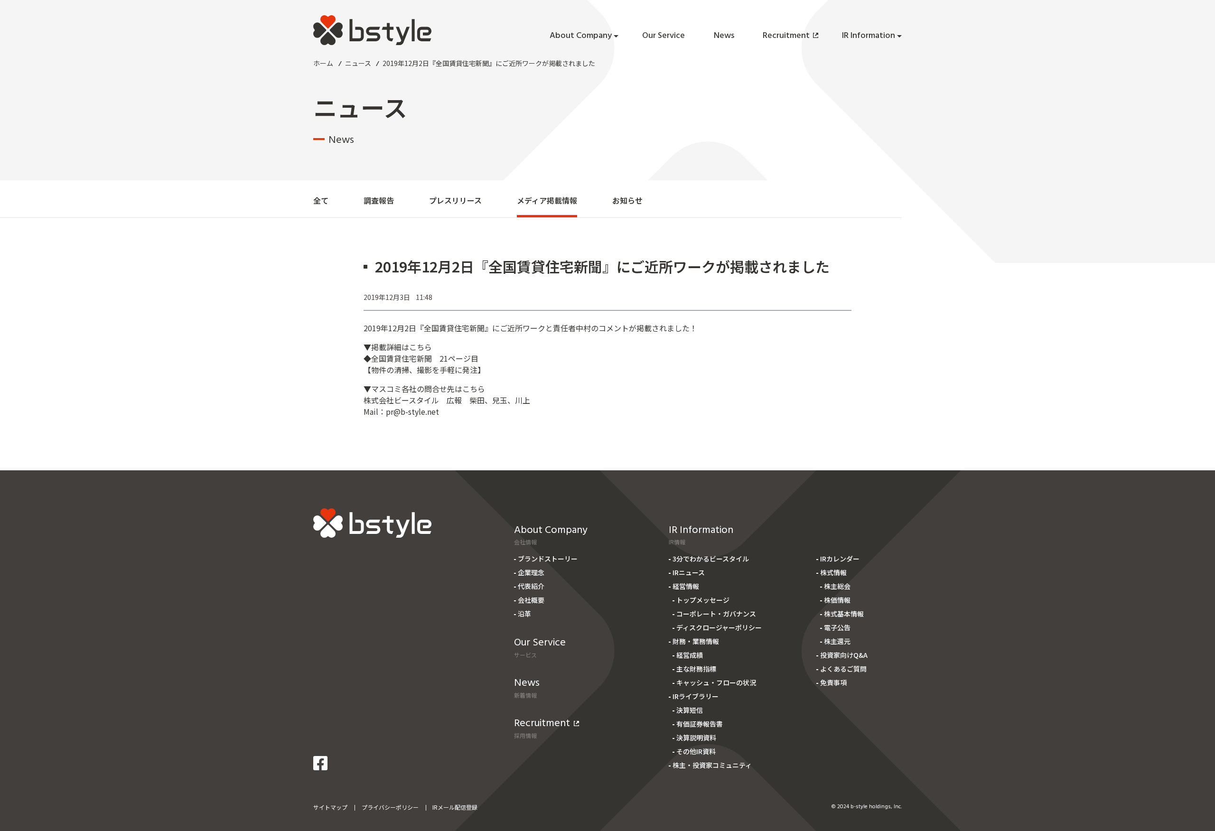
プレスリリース (455, 200)
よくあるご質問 (843, 668)
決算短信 (689, 710)
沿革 (524, 613)
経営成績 (689, 655)
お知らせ (627, 200)
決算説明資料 (696, 737)
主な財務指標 (696, 668)
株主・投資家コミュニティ (712, 765)
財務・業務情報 (696, 641)
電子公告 (837, 627)
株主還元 (837, 641)
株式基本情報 (844, 613)
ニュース (358, 63)
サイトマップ (330, 807)
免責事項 (833, 682)
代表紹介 (531, 586)
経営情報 (686, 586)
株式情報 (833, 572)
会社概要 (531, 600)
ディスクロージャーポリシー (719, 627)
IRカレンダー (840, 558)
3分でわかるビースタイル (711, 558)
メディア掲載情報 (547, 200)
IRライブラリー (696, 696)
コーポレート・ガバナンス (716, 613)
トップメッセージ (702, 600)
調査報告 (379, 200)
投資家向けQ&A (844, 655)
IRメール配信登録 (454, 807)
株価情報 (837, 600)
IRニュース (689, 572)
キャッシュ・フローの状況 (716, 682)
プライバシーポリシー (390, 807)
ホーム (323, 63)
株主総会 (837, 586)
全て (320, 200)
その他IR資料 (696, 751)
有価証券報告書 (699, 723)
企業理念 (531, 572)
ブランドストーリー (548, 558)
